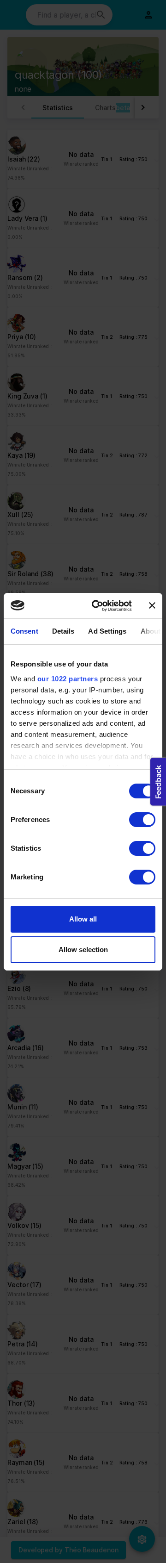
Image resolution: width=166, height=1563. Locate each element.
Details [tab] (63, 631)
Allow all (83, 919)
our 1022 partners (67, 679)
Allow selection (83, 949)
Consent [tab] (24, 631)
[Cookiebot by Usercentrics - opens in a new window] (97, 606)
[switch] (142, 819)
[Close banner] (152, 605)
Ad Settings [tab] (107, 631)
